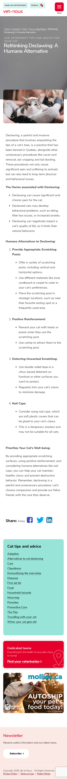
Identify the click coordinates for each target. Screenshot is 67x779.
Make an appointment (15, 5)
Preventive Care (17, 607)
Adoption (13, 554)
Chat (24, 29)
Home (7, 29)
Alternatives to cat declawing (25, 559)
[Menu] (59, 6)
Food (10, 588)
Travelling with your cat (21, 617)
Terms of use (27, 773)
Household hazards (19, 593)
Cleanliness (14, 568)
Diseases (12, 578)
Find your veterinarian (23, 661)
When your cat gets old (21, 622)
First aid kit (14, 583)
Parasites (13, 602)
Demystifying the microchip (24, 573)
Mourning (13, 597)
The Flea (12, 612)
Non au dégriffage (37, 29)
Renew (35, 5)
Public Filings (43, 773)
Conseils (16, 29)
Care (10, 563)
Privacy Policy (10, 773)
